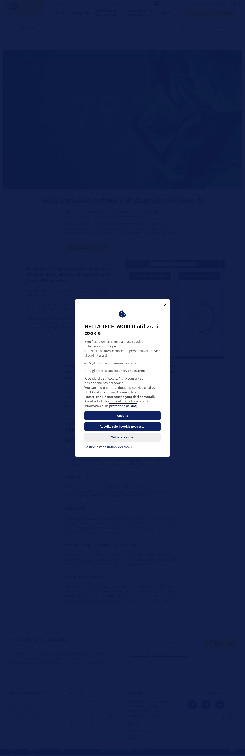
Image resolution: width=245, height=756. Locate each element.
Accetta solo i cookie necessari (123, 426)
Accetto (122, 415)
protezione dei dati (123, 406)
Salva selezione (122, 437)
